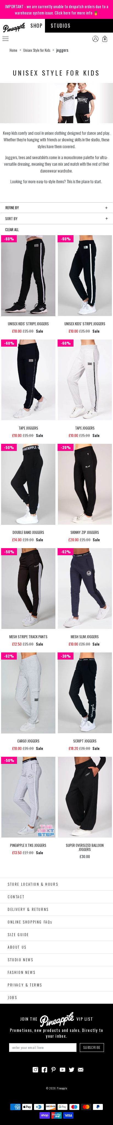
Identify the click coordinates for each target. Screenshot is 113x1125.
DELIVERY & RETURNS (28, 909)
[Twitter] (71, 1069)
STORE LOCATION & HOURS (33, 884)
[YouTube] (62, 1069)
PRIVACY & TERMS (25, 985)
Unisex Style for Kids (36, 50)
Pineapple (62, 1088)
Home (13, 50)
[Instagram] (35, 1069)
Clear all (12, 229)
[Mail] (80, 1069)
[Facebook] (44, 1069)
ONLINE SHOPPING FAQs (30, 922)
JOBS (12, 997)
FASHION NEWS (21, 972)
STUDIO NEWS (20, 959)
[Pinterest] (53, 1069)
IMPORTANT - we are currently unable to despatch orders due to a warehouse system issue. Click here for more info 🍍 (56, 9)
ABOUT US (17, 947)
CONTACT (16, 896)
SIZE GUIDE (18, 934)
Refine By (12, 207)
